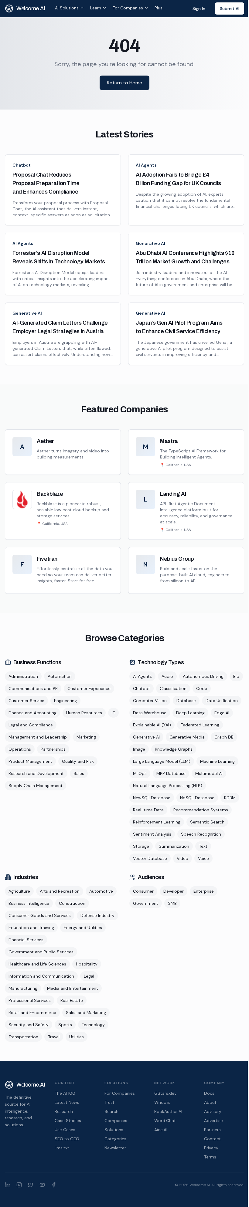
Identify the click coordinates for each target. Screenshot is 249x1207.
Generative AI (150, 243)
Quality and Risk (78, 761)
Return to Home (124, 82)
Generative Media (187, 737)
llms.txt (62, 1148)
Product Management (30, 761)
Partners (212, 1129)
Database (186, 700)
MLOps (140, 773)
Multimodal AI (209, 773)
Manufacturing (23, 988)
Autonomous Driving (203, 676)
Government (145, 903)
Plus (158, 8)
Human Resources (84, 712)
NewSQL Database (151, 797)
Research (64, 1111)
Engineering (65, 700)
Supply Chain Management (36, 785)
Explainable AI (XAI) (152, 725)
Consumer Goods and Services (40, 915)
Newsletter (115, 1148)
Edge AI (221, 712)
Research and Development (36, 773)
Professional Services (30, 1000)
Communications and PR (33, 688)
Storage (141, 846)
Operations (20, 749)
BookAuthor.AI (168, 1111)
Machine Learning (217, 761)
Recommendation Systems (200, 810)
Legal (89, 976)
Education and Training (31, 927)
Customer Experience (89, 688)
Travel (54, 1037)
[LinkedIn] (7, 1185)
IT (113, 712)
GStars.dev (165, 1093)
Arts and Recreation (60, 891)
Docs (209, 1093)
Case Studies (68, 1120)
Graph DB (224, 737)
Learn (95, 8)
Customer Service (26, 700)
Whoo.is (162, 1102)
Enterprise (203, 891)
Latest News (67, 1102)
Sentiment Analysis (152, 834)
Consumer (143, 891)
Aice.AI (160, 1129)
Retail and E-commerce (32, 1012)
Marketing (86, 737)
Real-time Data (148, 810)
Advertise (213, 1120)
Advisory (212, 1111)
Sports (65, 1024)
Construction (72, 903)
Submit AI (229, 8)
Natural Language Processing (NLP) (167, 785)
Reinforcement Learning (156, 822)
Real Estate (71, 1000)
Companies (115, 1120)
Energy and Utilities (83, 927)
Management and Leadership (38, 737)
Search (111, 1111)
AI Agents (146, 165)
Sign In (199, 8)
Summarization (174, 846)
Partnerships (53, 749)
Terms (210, 1157)
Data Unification (222, 700)
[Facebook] (53, 1185)
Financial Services (26, 939)
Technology (93, 1024)
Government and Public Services (41, 952)
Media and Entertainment (72, 988)
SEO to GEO (67, 1138)
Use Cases (65, 1129)
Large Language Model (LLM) (161, 761)
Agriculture (19, 891)
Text (203, 846)
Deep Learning (190, 712)
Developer (173, 891)
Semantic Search (207, 822)
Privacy (211, 1148)
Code (201, 688)
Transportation (23, 1037)
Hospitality (86, 964)
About (210, 1102)
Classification (173, 688)
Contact (212, 1138)
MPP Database (171, 773)
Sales (78, 773)
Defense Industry (97, 915)
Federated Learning (200, 725)
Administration (23, 676)
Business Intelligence (29, 903)
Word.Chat (165, 1120)
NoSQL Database (197, 797)
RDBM (230, 797)
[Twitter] (30, 1185)
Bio (236, 676)
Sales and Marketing (86, 1012)
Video (182, 858)
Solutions (113, 1129)
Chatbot (21, 165)
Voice (203, 858)
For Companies (128, 8)
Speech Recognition (201, 834)
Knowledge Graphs (174, 749)
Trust (109, 1102)
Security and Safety (29, 1024)
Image (139, 749)
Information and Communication (41, 976)
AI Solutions (67, 8)
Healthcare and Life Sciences (37, 964)
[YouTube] (42, 1185)
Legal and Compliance (31, 725)
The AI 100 (65, 1093)
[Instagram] (19, 1185)
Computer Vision (150, 700)
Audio (167, 676)
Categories (115, 1138)
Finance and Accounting (32, 712)
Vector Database (150, 858)
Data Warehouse (149, 712)
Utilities (76, 1037)
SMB (172, 903)
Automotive (101, 891)
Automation (60, 676)
